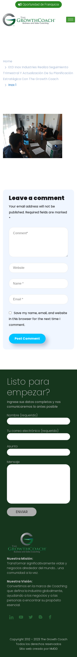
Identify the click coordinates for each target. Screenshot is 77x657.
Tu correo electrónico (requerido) (32, 430)
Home (7, 61)
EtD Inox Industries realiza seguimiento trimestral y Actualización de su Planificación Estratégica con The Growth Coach (38, 73)
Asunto (12, 446)
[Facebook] (50, 617)
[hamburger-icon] (70, 19)
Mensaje (13, 462)
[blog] (40, 617)
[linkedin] (11, 617)
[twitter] (30, 617)
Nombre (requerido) (22, 415)
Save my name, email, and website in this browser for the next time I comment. (38, 319)
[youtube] (21, 617)
